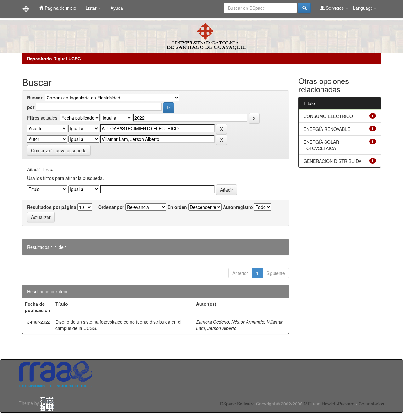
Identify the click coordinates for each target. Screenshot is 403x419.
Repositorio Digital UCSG (54, 58)
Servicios (335, 8)
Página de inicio (59, 8)
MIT (308, 403)
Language (363, 8)
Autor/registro (238, 207)
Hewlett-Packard (338, 403)
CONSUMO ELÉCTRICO (328, 116)
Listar (92, 8)
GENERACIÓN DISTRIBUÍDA (332, 161)
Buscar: (35, 97)
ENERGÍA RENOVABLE (327, 129)
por (30, 107)
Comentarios (371, 403)
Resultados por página (51, 207)
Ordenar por (111, 207)
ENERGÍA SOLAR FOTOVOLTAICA (321, 145)
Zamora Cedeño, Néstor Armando (230, 322)
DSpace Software (237, 403)
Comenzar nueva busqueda (59, 150)
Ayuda (117, 8)
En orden (177, 207)
